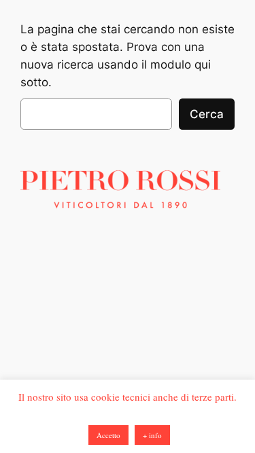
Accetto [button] (108, 435)
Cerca (207, 114)
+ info (152, 435)
